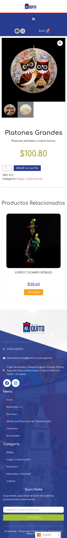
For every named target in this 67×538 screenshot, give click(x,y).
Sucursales (12, 435)
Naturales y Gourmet (18, 474)
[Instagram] (22, 31)
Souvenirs (12, 466)
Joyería (10, 481)
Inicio (9, 399)
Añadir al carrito (27, 168)
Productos (12, 407)
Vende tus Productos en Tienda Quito (28, 421)
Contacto (12, 428)
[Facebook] (17, 31)
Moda (9, 452)
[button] (33, 18)
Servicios (11, 414)
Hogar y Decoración (29, 179)
